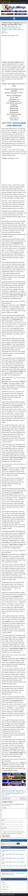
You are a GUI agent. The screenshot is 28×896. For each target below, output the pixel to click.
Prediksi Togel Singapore (17, 790)
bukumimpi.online (5, 1)
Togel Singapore (15, 793)
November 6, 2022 (13, 26)
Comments (5, 32)
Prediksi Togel (7, 790)
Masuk (3, 882)
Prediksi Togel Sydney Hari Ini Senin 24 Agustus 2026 (14, 865)
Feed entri (4, 884)
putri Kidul (5, 26)
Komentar (4, 807)
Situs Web (4, 827)
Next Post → (24, 798)
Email (3, 823)
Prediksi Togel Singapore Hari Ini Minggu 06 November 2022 (14, 24)
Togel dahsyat (8, 793)
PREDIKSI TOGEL (7, 28)
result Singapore (6, 137)
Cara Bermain (16, 242)
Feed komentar (5, 886)
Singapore (18, 791)
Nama (3, 820)
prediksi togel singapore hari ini (9, 791)
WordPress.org (5, 889)
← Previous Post (5, 798)
